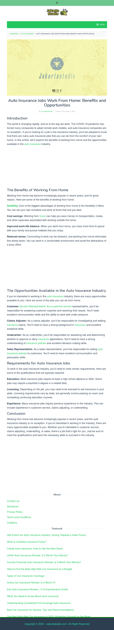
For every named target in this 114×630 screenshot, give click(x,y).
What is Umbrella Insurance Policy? (26, 541)
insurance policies (36, 343)
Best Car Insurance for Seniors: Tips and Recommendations (40, 609)
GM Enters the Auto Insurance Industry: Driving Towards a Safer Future (46, 535)
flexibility (12, 205)
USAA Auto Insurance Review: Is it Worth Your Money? (37, 555)
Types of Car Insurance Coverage (25, 575)
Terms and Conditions (19, 517)
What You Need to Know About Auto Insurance (33, 596)
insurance (12, 324)
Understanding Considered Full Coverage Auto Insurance (38, 603)
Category (12, 522)
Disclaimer (13, 506)
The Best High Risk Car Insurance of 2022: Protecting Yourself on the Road (48, 616)
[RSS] (57, 3)
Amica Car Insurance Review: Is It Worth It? (31, 582)
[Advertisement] (57, 167)
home (42, 216)
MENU (102, 24)
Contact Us (13, 501)
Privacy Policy (15, 512)
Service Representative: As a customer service (45, 306)
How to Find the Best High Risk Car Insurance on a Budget (39, 569)
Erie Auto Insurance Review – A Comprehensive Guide (37, 589)
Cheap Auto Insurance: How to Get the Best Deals (35, 548)
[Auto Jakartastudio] (57, 12)
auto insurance (32, 144)
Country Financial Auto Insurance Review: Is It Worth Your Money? (44, 562)
